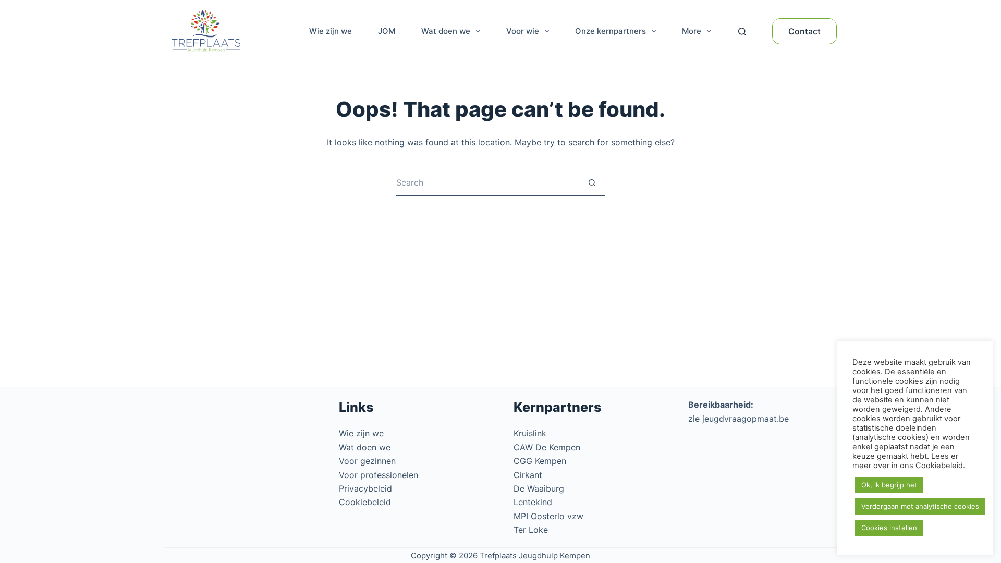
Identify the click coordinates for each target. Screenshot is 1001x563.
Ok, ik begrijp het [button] (889, 485)
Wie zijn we (330, 31)
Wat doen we (445, 31)
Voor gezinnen (367, 461)
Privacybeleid (365, 488)
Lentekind (533, 502)
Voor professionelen (378, 475)
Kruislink (530, 433)
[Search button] (592, 183)
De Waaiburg (539, 488)
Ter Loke (531, 529)
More (691, 31)
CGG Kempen (540, 461)
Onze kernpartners (610, 31)
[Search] (742, 31)
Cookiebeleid (365, 502)
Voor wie (522, 31)
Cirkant (528, 475)
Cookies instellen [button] (889, 527)
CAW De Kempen (547, 447)
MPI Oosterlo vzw (548, 516)
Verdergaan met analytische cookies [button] (920, 506)
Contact (804, 31)
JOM (386, 31)
